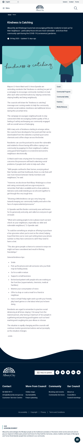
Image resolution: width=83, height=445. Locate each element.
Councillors (71, 395)
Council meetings (74, 398)
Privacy (43, 412)
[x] (68, 372)
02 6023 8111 (7, 392)
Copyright (34, 412)
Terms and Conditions (57, 412)
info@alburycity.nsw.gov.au (12, 395)
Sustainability (31, 395)
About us (70, 392)
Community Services (57, 395)
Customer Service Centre (12, 398)
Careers (65, 2)
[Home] (40, 8)
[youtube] (79, 372)
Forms (77, 2)
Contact (71, 2)
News (14, 14)
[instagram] (63, 372)
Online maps (30, 392)
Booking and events (56, 392)
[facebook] (57, 372)
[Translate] (3, 2)
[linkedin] (73, 372)
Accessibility (22, 412)
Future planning (31, 398)
